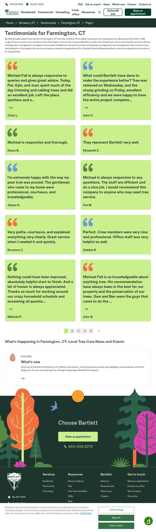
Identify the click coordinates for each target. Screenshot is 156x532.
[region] (78, 517)
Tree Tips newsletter (77, 491)
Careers (131, 4)
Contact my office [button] (136, 486)
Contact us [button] (145, 4)
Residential (28, 12)
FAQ (80, 4)
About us (105, 481)
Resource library (76, 481)
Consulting (62, 12)
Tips (70, 486)
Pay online (132, 496)
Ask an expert (93, 4)
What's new (118, 4)
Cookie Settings (116, 510)
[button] (34, 4)
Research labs (107, 486)
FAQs (70, 496)
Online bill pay (113, 12)
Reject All (116, 518)
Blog (70, 501)
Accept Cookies (116, 526)
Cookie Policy (86, 513)
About (106, 4)
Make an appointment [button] (138, 481)
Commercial (45, 12)
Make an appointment (137, 12)
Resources (88, 12)
